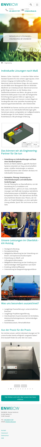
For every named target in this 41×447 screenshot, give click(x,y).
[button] (8, 389)
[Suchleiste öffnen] (31, 5)
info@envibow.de (30, 11)
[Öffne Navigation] (37, 5)
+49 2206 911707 (14, 11)
